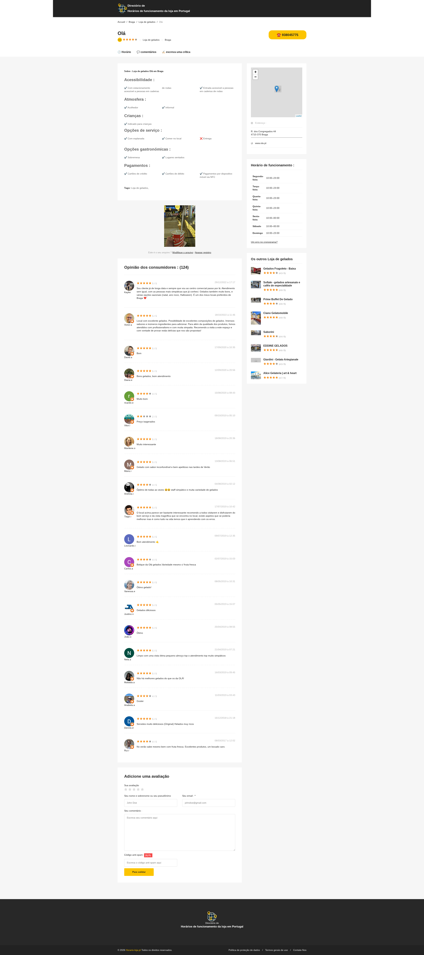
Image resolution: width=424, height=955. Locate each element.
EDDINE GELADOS (275, 345)
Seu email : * (188, 795)
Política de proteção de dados (244, 950)
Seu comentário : (133, 810)
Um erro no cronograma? (264, 242)
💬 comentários (146, 52)
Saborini (268, 332)
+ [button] (255, 72)
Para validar (139, 872)
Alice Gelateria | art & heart (279, 373)
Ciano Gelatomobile (275, 313)
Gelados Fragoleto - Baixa (279, 268)
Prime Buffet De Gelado (278, 299)
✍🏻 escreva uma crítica (176, 52)
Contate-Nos (299, 950)
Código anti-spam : (134, 854)
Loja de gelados (151, 39)
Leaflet (298, 115)
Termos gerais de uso (276, 950)
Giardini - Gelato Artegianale (280, 359)
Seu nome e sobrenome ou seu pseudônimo (147, 795)
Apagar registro (203, 252)
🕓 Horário (124, 52)
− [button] (255, 77)
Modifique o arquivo (182, 252)
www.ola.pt (260, 143)
